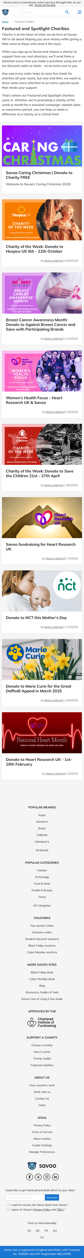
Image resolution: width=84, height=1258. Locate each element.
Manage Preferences (42, 1152)
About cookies (42, 1138)
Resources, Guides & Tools (42, 992)
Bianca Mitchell (53, 260)
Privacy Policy (42, 1125)
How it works (42, 1052)
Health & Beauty (42, 890)
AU (55, 1230)
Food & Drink (42, 883)
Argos (42, 815)
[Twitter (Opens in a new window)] (38, 1177)
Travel (42, 897)
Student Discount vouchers (42, 939)
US (29, 1230)
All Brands (42, 850)
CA (42, 1237)
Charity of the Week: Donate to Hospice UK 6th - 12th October (34, 249)
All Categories (42, 905)
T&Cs (60, 1209)
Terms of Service (45, 5)
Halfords (42, 835)
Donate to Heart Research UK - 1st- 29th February (39, 762)
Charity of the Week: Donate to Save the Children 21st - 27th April (39, 473)
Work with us (42, 1092)
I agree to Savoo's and (38, 1209)
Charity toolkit (42, 1058)
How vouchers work (42, 1085)
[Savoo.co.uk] (5, 12)
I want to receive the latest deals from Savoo (39, 1205)
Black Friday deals (42, 972)
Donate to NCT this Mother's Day (36, 617)
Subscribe (52, 1197)
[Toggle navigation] (80, 12)
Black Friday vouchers (42, 945)
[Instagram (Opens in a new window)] (46, 1177)
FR (46, 1230)
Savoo (5, 21)
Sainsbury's (42, 841)
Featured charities (42, 1065)
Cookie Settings (42, 1145)
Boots (42, 828)
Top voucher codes (42, 925)
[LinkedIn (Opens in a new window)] (55, 1177)
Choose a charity (42, 1045)
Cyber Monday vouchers (42, 952)
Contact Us (42, 1098)
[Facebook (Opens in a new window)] (29, 1177)
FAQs (42, 1105)
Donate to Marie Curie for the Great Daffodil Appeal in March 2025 (38, 688)
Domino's (42, 821)
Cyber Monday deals (42, 979)
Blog (42, 985)
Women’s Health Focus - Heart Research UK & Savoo (34, 400)
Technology (42, 877)
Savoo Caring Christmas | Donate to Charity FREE (39, 175)
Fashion (42, 870)
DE (37, 1230)
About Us (42, 1077)
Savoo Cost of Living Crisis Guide (42, 999)
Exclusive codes (42, 932)
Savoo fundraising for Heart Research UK (41, 546)
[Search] (67, 12)
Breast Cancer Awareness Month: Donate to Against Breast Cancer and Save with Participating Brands (40, 324)
